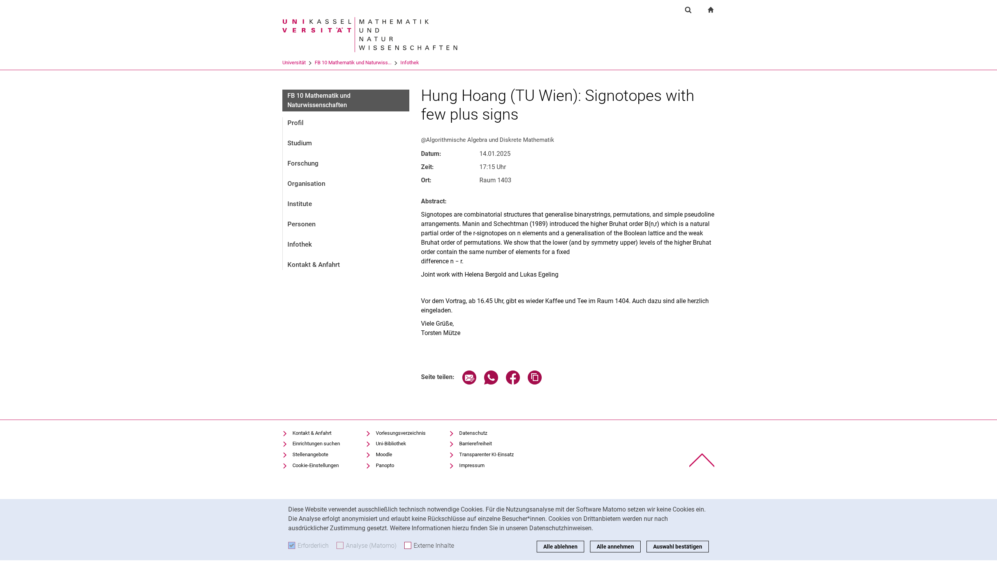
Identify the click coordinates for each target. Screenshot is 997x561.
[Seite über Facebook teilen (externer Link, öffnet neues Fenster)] (513, 382)
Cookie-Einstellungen (315, 465)
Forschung (303, 163)
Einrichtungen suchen (316, 443)
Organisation (306, 183)
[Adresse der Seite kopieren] (535, 382)
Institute (299, 204)
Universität (294, 62)
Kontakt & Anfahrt (313, 264)
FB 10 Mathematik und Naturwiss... (353, 62)
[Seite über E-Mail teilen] (469, 382)
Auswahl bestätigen (677, 546)
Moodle (384, 454)
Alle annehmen (615, 546)
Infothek (409, 62)
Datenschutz (473, 433)
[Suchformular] (688, 10)
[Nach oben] (702, 460)
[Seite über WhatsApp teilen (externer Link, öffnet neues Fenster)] (491, 382)
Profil (295, 123)
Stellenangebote (310, 454)
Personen (301, 224)
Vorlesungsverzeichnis (401, 433)
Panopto (385, 465)
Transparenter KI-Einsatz (486, 454)
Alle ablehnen (560, 546)
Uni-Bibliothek (391, 443)
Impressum (471, 465)
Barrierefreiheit (475, 443)
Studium (299, 143)
